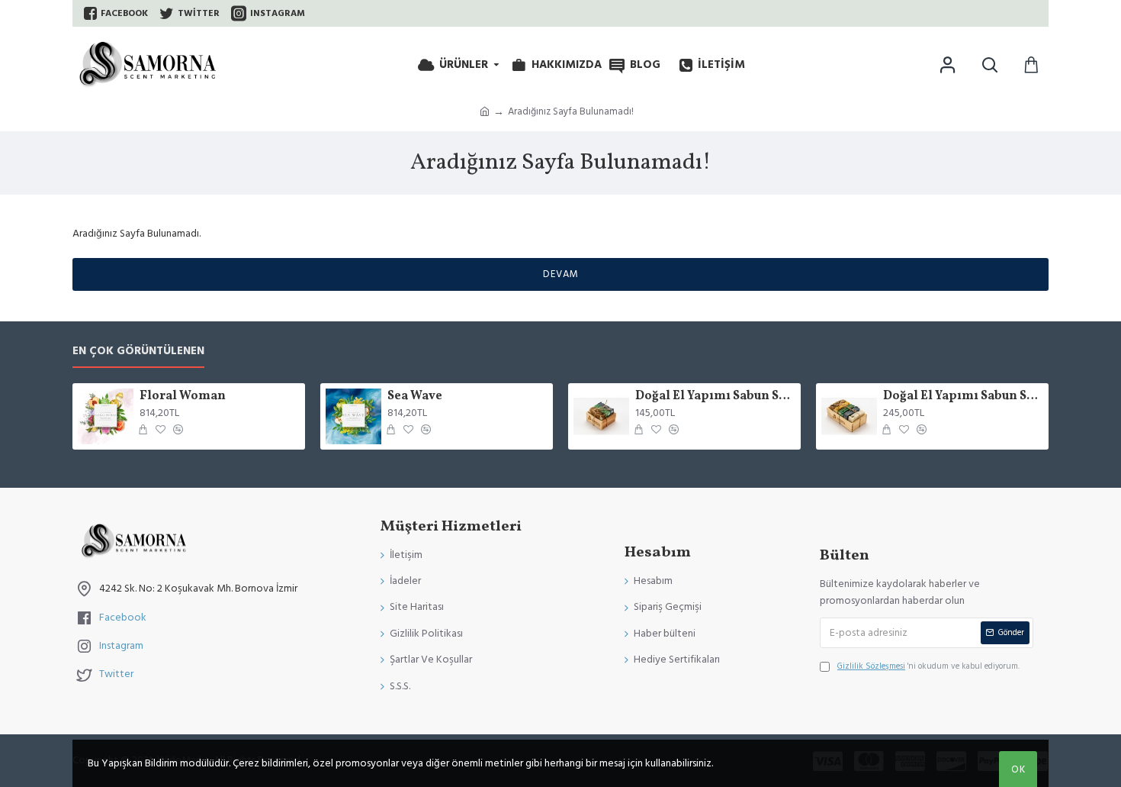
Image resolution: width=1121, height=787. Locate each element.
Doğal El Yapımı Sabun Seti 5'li (963, 397)
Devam (561, 274)
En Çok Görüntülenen (138, 351)
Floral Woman (183, 397)
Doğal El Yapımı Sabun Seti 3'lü (715, 397)
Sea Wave (414, 397)
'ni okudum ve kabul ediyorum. (928, 666)
